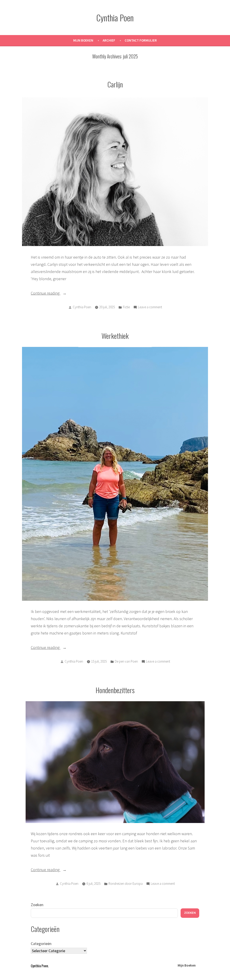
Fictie (126, 307)
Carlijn (115, 84)
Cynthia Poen (115, 17)
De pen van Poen (126, 661)
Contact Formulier (141, 40)
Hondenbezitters (115, 690)
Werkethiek (115, 336)
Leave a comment (150, 307)
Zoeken (37, 904)
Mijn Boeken (83, 40)
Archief (109, 40)
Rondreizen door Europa (125, 883)
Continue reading (52, 293)
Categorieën (41, 943)
